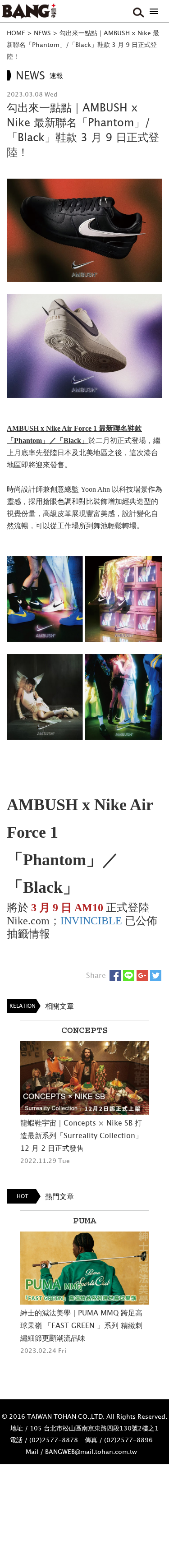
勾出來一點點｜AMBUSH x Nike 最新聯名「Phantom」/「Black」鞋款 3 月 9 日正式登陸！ (83, 44)
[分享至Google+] (142, 975)
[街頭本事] (29, 11)
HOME (16, 33)
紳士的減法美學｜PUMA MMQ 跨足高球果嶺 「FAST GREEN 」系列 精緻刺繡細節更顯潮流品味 (81, 1325)
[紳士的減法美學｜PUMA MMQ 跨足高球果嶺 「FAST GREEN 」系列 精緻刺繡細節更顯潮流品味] (84, 1268)
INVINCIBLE (92, 921)
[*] (153, 11)
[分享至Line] (128, 975)
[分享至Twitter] (155, 975)
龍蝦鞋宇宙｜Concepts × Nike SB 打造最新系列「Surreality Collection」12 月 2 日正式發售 (81, 1135)
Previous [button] (9, 1101)
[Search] (137, 11)
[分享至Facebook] (115, 975)
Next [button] (160, 1101)
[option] (84, 1093)
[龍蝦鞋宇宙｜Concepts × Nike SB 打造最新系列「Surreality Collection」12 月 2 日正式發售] (84, 1078)
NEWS (42, 33)
